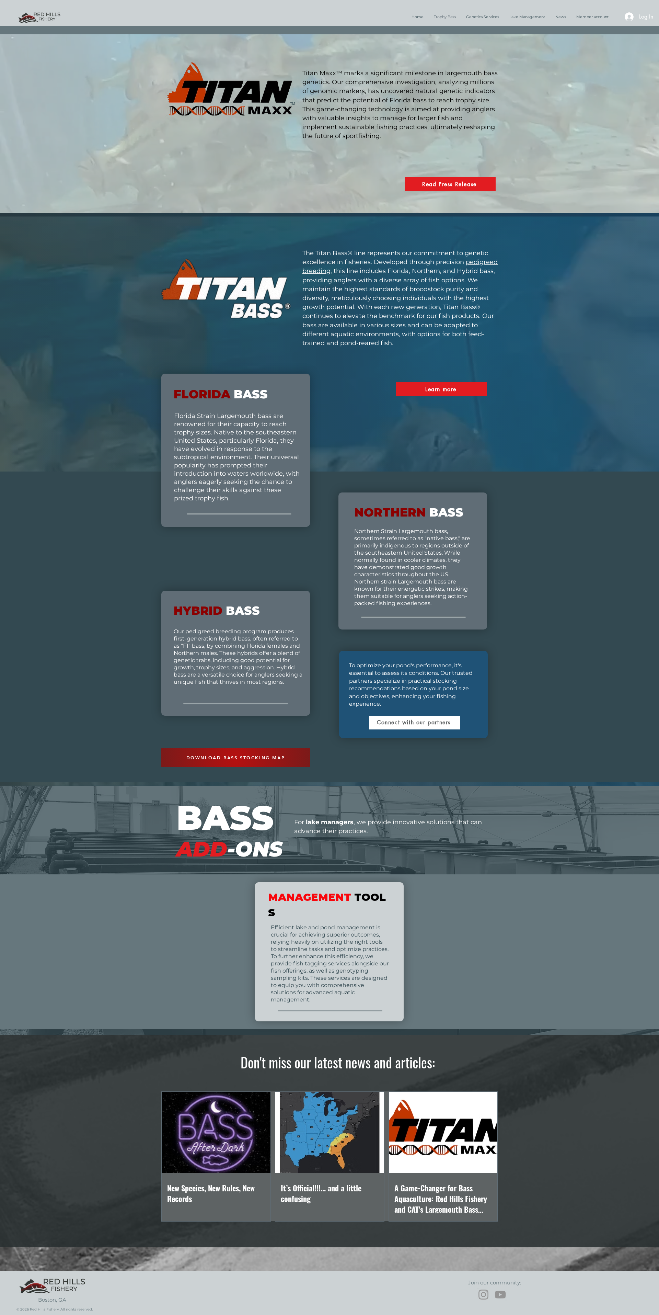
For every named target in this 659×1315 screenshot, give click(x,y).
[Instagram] (483, 1294)
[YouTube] (500, 1294)
